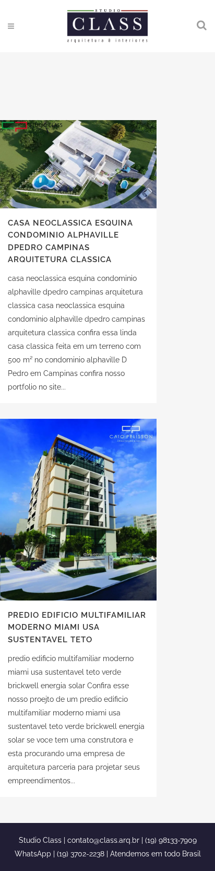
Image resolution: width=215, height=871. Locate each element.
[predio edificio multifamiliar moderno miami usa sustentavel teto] (78, 510)
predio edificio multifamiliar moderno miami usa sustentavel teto (77, 627)
